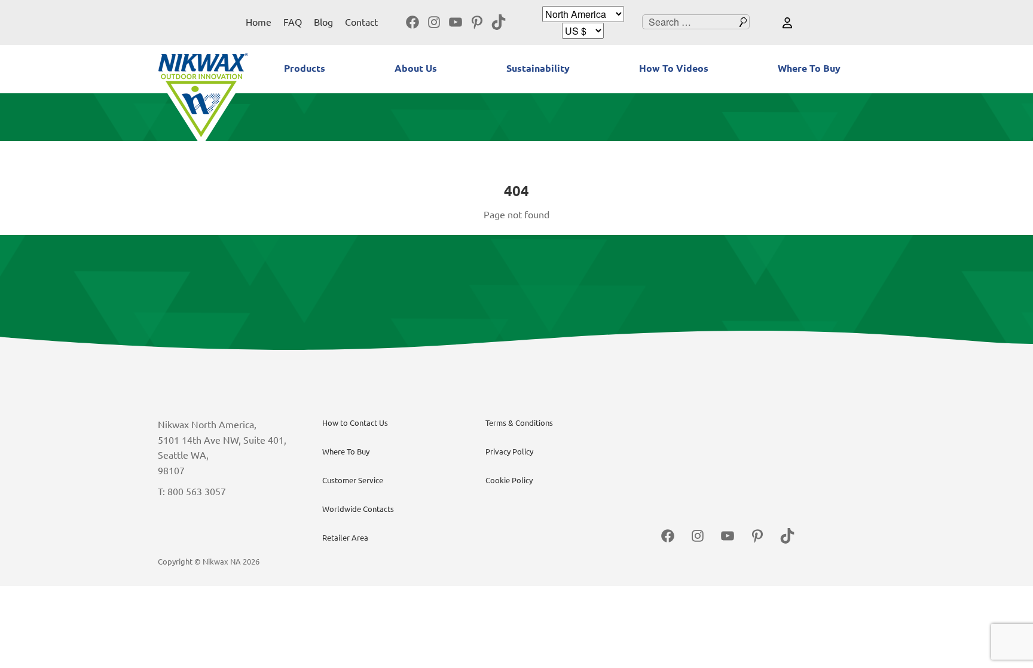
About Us (416, 68)
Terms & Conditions (519, 423)
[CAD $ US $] (583, 31)
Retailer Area (345, 537)
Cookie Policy (509, 480)
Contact (361, 22)
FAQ (292, 22)
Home (258, 22)
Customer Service (352, 480)
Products (304, 68)
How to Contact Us (355, 423)
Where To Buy (809, 68)
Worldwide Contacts (358, 509)
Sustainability (538, 68)
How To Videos (673, 68)
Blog (323, 22)
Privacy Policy (509, 451)
